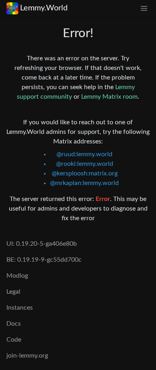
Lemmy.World (44, 8)
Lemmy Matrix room (109, 96)
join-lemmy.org (27, 355)
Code (13, 339)
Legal (13, 291)
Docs (13, 323)
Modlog (17, 276)
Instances (19, 307)
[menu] (144, 8)
